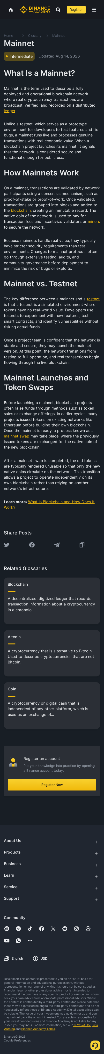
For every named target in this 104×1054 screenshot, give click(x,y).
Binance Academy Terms (38, 1029)
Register (76, 9)
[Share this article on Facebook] (32, 545)
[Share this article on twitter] (7, 545)
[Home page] (35, 9)
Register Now (52, 785)
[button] (94, 10)
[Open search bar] (56, 9)
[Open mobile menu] (94, 9)
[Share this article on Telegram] (57, 545)
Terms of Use (82, 1025)
